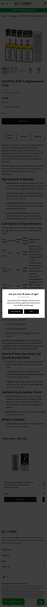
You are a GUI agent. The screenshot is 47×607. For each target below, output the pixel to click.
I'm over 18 (15, 311)
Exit (31, 311)
